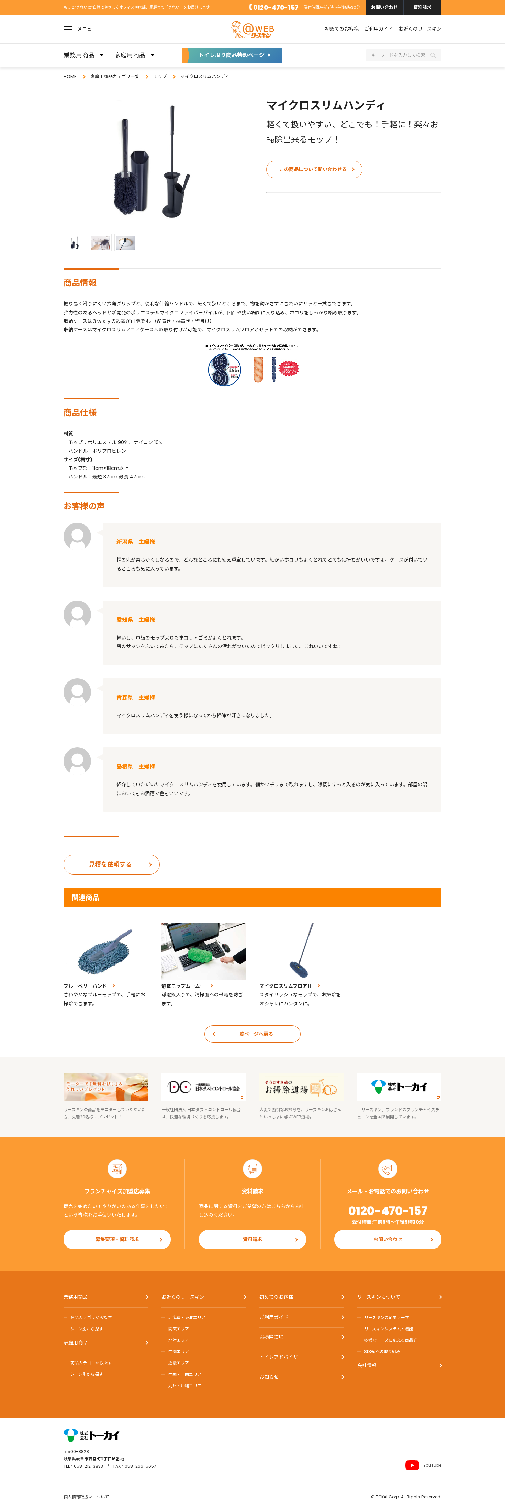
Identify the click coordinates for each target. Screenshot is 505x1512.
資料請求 (422, 7)
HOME (70, 76)
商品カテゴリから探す (91, 1317)
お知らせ (269, 1377)
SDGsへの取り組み (382, 1351)
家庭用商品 (76, 1342)
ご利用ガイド (378, 28)
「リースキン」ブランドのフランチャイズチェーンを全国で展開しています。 (398, 1113)
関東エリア (178, 1329)
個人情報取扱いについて (86, 1497)
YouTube (432, 1465)
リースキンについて (378, 1297)
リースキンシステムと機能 (388, 1329)
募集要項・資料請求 (117, 1239)
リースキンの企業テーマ (386, 1317)
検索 (433, 55)
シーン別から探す (86, 1329)
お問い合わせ (384, 7)
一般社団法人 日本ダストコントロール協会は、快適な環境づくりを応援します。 (201, 1113)
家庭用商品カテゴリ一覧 (114, 76)
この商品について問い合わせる (313, 169)
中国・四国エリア (184, 1374)
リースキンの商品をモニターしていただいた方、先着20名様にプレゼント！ (105, 1113)
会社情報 (367, 1365)
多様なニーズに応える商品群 (390, 1340)
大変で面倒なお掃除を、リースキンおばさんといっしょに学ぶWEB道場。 (300, 1113)
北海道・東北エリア (186, 1317)
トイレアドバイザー (281, 1357)
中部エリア (178, 1351)
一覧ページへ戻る (254, 1033)
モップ (160, 76)
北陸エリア (178, 1340)
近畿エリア (178, 1363)
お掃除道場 (271, 1337)
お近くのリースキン (420, 28)
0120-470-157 (276, 7)
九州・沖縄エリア (184, 1386)
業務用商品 (76, 1297)
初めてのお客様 (342, 28)
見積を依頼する (110, 864)
